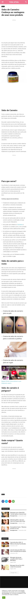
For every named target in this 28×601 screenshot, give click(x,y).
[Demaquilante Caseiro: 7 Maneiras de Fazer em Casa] (5, 529)
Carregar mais (13, 572)
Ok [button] (3, 597)
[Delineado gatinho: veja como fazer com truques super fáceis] (5, 521)
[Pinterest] (9, 501)
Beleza (3, 6)
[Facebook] (2, 501)
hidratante (20, 224)
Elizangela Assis (13, 515)
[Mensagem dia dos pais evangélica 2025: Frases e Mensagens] (5, 559)
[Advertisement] (14, 30)
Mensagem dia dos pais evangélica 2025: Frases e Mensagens (16, 559)
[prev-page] (2, 534)
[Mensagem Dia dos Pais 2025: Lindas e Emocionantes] (5, 567)
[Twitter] (6, 501)
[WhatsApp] (13, 501)
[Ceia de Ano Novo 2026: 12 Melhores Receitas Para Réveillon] (5, 544)
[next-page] (5, 534)
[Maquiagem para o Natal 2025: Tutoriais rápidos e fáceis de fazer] (5, 514)
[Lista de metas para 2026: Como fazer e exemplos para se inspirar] (5, 552)
